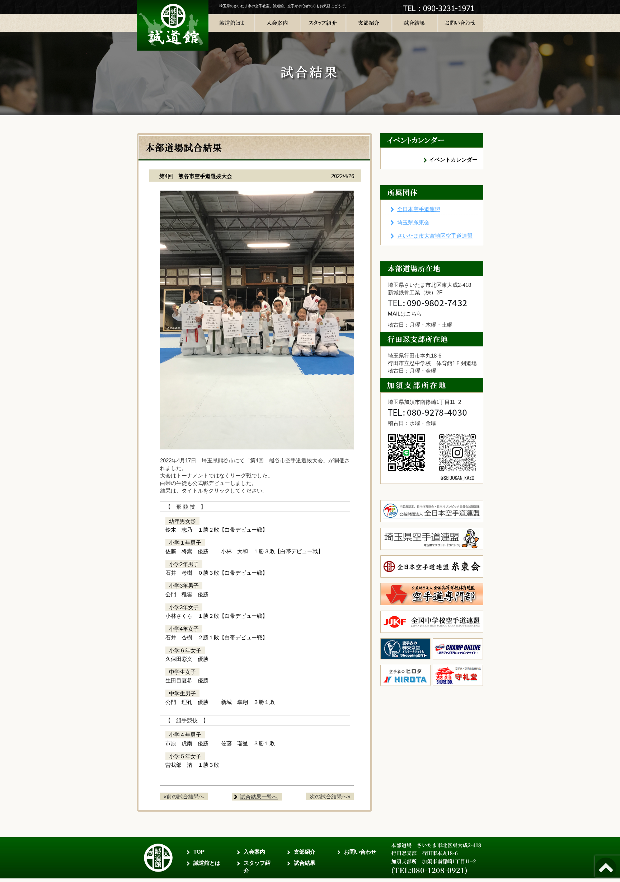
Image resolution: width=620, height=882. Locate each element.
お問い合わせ (360, 852)
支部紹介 (304, 852)
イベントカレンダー (453, 160)
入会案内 (254, 852)
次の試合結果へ (328, 796)
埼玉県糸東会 (413, 222)
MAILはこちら (405, 314)
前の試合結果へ (185, 796)
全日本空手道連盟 (418, 209)
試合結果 (304, 863)
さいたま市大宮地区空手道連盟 (435, 236)
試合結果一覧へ (259, 797)
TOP (199, 852)
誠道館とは (206, 863)
